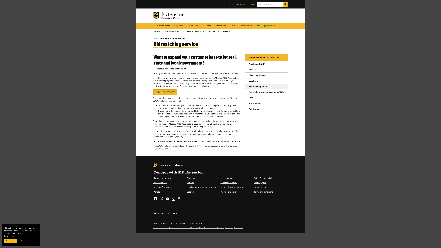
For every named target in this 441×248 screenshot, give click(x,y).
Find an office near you (163, 187)
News (233, 25)
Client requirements (258, 75)
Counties (241, 4)
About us (191, 178)
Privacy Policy (16, 233)
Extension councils (228, 182)
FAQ (251, 98)
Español (190, 192)
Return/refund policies (264, 178)
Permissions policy (228, 192)
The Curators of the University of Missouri (174, 223)
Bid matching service (258, 86)
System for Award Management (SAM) (266, 92)
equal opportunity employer (169, 213)
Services (252, 69)
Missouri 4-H (272, 25)
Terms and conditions (263, 192)
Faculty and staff (256, 64)
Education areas (163, 25)
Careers (190, 182)
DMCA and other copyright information (210, 228)
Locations (253, 81)
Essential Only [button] (10, 241)
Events (208, 25)
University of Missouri (171, 165)
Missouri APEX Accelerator (190, 31)
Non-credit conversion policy (232, 187)
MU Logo (155, 165)
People (231, 4)
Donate (252, 4)
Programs (178, 25)
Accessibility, (229, 228)
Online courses (194, 25)
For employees (226, 178)
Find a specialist (160, 182)
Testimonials (255, 103)
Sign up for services (165, 92)
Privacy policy (260, 187)
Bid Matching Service (219, 31)
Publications (220, 25)
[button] (26, 241)
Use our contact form (162, 178)
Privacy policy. (238, 228)
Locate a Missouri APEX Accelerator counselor (173, 141)
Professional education (250, 25)
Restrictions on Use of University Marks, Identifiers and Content (175, 228)
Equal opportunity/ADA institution (201, 187)
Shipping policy (260, 182)
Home (157, 31)
